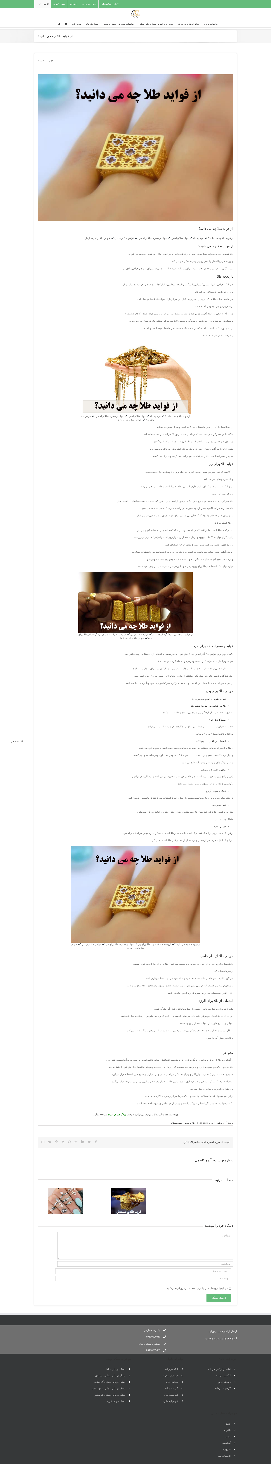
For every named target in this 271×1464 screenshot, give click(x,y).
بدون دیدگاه (176, 1122)
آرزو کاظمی (221, 1122)
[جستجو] (59, 23)
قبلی (50, 60)
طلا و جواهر (189, 1122)
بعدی (42, 60)
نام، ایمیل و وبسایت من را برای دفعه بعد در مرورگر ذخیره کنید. (197, 1288)
